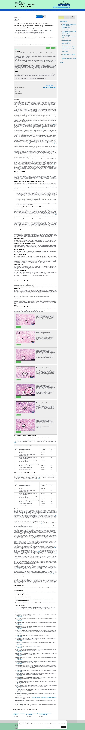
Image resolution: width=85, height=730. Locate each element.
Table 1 (29, 440)
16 (52, 142)
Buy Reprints (39, 16)
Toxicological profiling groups (66, 43)
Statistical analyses (65, 51)
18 (29, 143)
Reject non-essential (55, 727)
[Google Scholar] (19, 616)
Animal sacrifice (64, 45)
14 (31, 132)
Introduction (62, 19)
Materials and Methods (63, 21)
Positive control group (65, 42)
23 (20, 167)
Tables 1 (52, 573)
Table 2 (19, 476)
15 (49, 143)
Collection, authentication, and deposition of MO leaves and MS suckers (69, 25)
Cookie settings (47, 727)
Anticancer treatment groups (66, 40)
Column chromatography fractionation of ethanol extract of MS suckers (69, 32)
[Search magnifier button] (69, 7)
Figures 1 (49, 308)
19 (14, 152)
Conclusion (61, 62)
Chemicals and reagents (66, 35)
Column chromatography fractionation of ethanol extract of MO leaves (69, 29)
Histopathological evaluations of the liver (68, 46)
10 (19, 126)
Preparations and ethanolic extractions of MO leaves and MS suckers (69, 27)
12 (36, 136)
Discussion (61, 60)
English (16, 17)
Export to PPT (18, 344)
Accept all (63, 727)
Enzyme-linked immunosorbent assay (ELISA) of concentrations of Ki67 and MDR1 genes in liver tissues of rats (69, 49)
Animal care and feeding (66, 33)
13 (43, 136)
